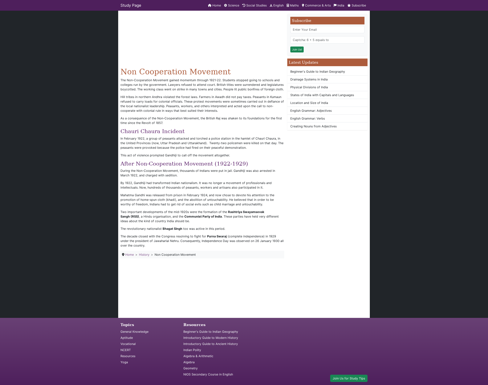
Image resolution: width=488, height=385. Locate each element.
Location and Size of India (309, 103)
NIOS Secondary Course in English (208, 374)
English (278, 5)
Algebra (189, 362)
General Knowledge (134, 332)
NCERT (125, 350)
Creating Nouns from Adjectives (313, 126)
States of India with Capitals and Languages (322, 95)
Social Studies (256, 5)
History (144, 254)
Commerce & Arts (317, 5)
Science (233, 5)
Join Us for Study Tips (349, 378)
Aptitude (126, 338)
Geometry (190, 368)
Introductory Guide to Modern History (210, 338)
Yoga (124, 362)
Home (216, 5)
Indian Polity (192, 350)
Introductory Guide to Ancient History (210, 344)
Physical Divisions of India (309, 87)
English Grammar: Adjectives (311, 111)
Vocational (128, 344)
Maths (294, 5)
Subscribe (358, 5)
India (340, 5)
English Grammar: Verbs (307, 118)
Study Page (130, 5)
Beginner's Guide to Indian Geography (317, 71)
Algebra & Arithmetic (198, 356)
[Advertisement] (202, 40)
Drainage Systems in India (309, 79)
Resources (127, 356)
